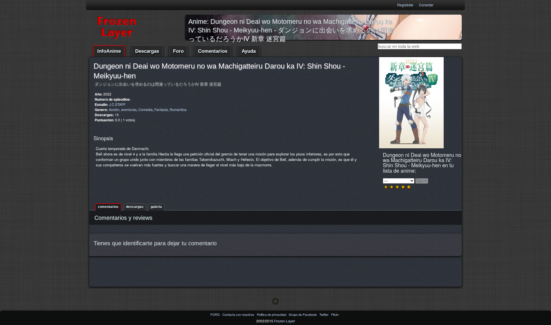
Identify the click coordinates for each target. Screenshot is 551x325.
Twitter (324, 314)
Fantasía (161, 109)
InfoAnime (109, 51)
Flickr (335, 314)
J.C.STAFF (117, 104)
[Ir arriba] (275, 301)
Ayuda (249, 51)
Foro (178, 51)
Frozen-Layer (284, 320)
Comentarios (212, 51)
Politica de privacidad (272, 314)
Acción (114, 109)
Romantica (178, 109)
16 (117, 114)
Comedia (145, 109)
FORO (215, 314)
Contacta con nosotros (238, 314)
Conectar (426, 4)
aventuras (129, 109)
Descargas (147, 51)
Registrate (405, 4)
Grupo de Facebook (303, 314)
